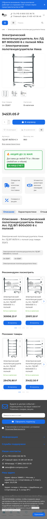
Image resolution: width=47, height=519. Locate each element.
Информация (10, 437)
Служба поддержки (14, 444)
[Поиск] (42, 23)
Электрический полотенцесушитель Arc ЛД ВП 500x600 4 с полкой (12, 302)
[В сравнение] (20, 285)
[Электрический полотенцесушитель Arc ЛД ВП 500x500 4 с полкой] (35, 285)
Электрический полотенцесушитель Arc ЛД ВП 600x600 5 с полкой (34, 366)
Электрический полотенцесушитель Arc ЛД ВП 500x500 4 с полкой (34, 302)
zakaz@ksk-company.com (16, 467)
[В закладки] (20, 279)
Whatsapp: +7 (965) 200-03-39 (18, 463)
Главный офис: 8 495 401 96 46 (27, 16)
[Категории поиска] (13, 23)
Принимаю (38, 514)
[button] (3, 301)
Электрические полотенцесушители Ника (26, 29)
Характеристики (27, 212)
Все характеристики (11, 144)
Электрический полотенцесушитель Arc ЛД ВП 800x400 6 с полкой (12, 366)
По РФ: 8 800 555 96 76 (23, 14)
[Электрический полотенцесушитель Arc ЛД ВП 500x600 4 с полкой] (12, 285)
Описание (8, 212)
